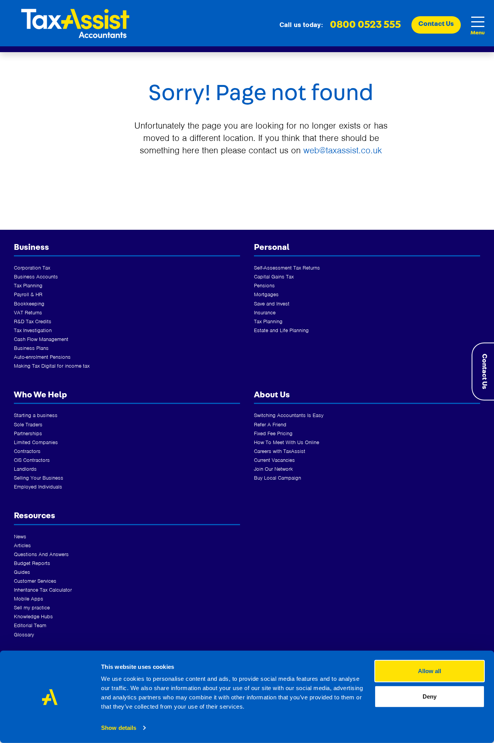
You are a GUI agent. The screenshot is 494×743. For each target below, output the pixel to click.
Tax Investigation (33, 330)
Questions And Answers (41, 554)
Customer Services (35, 581)
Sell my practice (32, 607)
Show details (118, 727)
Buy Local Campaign (277, 478)
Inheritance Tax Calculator (43, 590)
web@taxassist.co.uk (342, 150)
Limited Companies (36, 442)
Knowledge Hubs (33, 616)
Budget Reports (32, 563)
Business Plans (31, 348)
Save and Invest (271, 303)
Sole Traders (28, 424)
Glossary (24, 634)
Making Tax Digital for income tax (52, 366)
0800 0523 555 (365, 24)
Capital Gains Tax (274, 276)
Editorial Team (30, 625)
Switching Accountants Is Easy (288, 415)
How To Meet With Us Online (286, 442)
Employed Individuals (38, 486)
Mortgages (266, 294)
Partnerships (28, 433)
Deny (429, 696)
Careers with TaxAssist (279, 451)
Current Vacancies (274, 460)
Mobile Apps (28, 598)
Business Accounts (36, 276)
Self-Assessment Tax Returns (287, 268)
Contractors (27, 451)
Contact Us (484, 371)
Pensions (264, 285)
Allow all (429, 671)
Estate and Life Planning (281, 330)
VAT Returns (28, 312)
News (20, 536)
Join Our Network (273, 469)
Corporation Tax (32, 268)
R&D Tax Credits (32, 321)
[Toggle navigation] (477, 21)
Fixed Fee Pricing (273, 433)
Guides (22, 572)
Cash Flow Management (41, 339)
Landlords (25, 469)
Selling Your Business (38, 478)
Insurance (265, 312)
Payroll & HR (28, 294)
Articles (22, 545)
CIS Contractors (32, 460)
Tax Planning (28, 285)
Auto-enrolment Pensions (42, 357)
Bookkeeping (29, 303)
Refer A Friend (270, 424)
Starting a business (36, 415)
